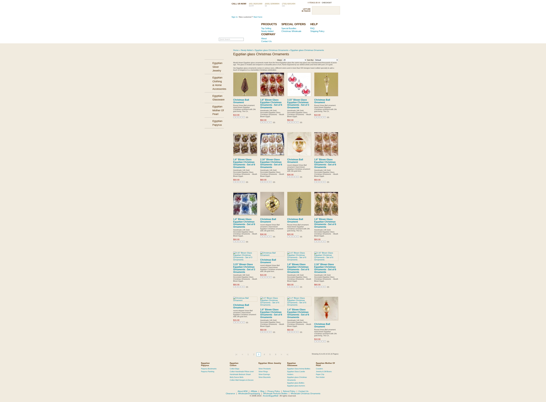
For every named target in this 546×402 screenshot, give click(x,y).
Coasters (319, 369)
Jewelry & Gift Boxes (324, 372)
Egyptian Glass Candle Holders (296, 373)
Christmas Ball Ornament (241, 101)
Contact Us (266, 41)
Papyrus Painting (207, 372)
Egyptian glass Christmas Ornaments (271, 50)
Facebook (316, 10)
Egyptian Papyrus (205, 364)
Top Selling (266, 28)
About (264, 38)
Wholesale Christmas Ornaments (305, 393)
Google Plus (331, 10)
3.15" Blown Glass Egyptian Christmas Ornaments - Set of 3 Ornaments (298, 104)
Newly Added (267, 31)
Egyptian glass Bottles (295, 383)
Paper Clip (320, 374)
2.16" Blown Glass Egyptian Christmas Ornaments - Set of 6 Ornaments (271, 163)
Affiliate (254, 391)
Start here (257, 17)
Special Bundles (288, 28)
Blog (262, 391)
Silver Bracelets (264, 377)
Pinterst (326, 10)
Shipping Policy (317, 31)
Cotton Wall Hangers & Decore (242, 380)
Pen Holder (320, 377)
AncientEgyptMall (271, 396)
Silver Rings (263, 372)
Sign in (234, 17)
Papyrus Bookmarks (209, 369)
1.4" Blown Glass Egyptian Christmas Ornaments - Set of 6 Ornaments (244, 223)
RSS (336, 10)
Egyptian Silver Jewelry (269, 363)
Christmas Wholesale (291, 31)
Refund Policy (289, 391)
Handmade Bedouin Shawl (240, 374)
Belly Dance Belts (236, 377)
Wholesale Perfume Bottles (275, 393)
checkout (327, 3)
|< (236, 354)
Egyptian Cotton (234, 364)
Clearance (230, 393)
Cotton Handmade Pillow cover (242, 372)
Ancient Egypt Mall (241, 29)
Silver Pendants (264, 369)
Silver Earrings (264, 374)
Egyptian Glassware (292, 364)
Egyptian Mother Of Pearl (325, 364)
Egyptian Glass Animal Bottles (298, 369)
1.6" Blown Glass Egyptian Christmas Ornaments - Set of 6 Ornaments (271, 104)
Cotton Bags (234, 369)
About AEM (243, 391)
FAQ (312, 28)
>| (287, 354)
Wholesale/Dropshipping (249, 393)
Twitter (321, 10)
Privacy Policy (273, 391)
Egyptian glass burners (296, 386)
